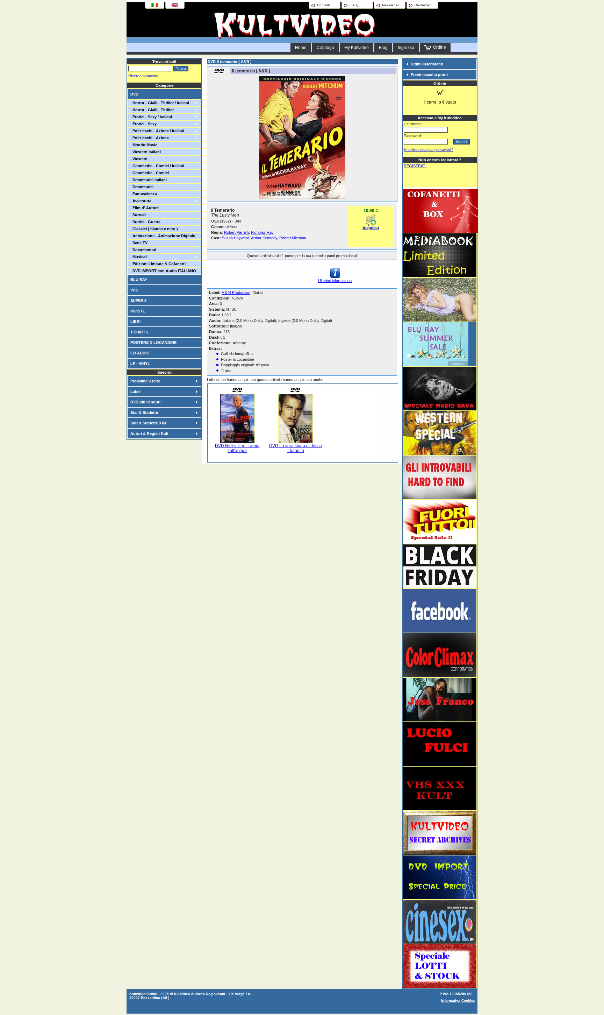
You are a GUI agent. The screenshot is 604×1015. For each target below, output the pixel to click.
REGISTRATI (415, 166)
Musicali (139, 257)
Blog (383, 47)
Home (301, 47)
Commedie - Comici (149, 173)
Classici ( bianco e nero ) (154, 229)
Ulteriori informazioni (335, 281)
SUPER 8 (138, 300)
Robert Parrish (236, 232)
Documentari (143, 250)
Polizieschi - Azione (149, 138)
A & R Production (236, 292)
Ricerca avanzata (143, 76)
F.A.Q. (355, 5)
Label (135, 391)
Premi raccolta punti (429, 74)
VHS (134, 290)
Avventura (140, 201)
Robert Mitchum (292, 238)
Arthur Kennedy (264, 238)
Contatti (323, 5)
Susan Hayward (235, 238)
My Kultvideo (356, 47)
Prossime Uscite (145, 381)
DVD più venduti (145, 402)
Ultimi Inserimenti (427, 64)
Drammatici (141, 187)
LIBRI (135, 321)
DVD (134, 94)
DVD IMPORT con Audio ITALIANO (163, 271)
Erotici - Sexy (143, 124)
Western (139, 159)
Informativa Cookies (458, 1000)
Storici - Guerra (145, 222)
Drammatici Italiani (148, 180)
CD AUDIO (140, 353)
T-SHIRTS (139, 332)
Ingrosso (406, 47)
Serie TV (139, 243)
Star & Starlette (144, 412)
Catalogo (325, 47)
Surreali (138, 215)
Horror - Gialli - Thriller (152, 110)
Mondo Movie (143, 145)
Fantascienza (143, 194)
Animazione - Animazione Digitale (162, 236)
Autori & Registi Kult (149, 433)
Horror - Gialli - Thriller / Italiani (159, 103)
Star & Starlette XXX (148, 423)
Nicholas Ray (262, 232)
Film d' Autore (144, 208)
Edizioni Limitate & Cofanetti (158, 264)
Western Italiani (145, 152)
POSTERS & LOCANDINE (153, 342)
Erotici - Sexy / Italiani (151, 117)
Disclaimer (423, 5)
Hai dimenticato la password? (428, 150)
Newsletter (390, 5)
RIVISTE (137, 311)
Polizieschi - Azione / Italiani (157, 131)
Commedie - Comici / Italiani (157, 166)
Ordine (438, 47)
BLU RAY (138, 279)
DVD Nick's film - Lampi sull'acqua (237, 448)
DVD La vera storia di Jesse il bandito (295, 448)
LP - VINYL (140, 363)
